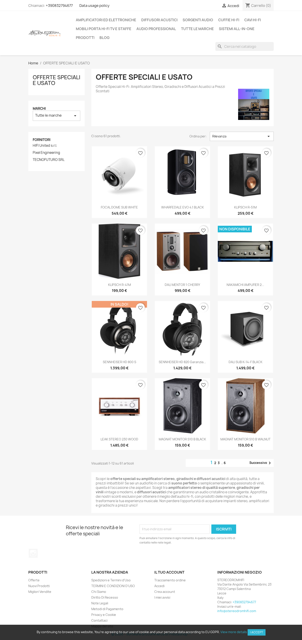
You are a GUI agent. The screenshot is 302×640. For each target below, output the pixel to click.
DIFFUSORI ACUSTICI (159, 19)
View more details (233, 632)
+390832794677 (59, 5)
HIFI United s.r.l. (45, 145)
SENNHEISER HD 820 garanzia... (182, 362)
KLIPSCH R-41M (119, 285)
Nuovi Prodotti (39, 586)
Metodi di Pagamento (107, 609)
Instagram (33, 553)
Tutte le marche (197, 28)
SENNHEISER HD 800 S (119, 362)
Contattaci (99, 620)
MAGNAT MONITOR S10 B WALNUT (245, 439)
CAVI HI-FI (252, 19)
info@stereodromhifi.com (236, 611)
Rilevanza (241, 136)
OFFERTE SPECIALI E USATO (56, 80)
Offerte (34, 580)
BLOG (104, 37)
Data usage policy (94, 5)
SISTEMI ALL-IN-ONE (236, 28)
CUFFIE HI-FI (228, 19)
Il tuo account (169, 572)
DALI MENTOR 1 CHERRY (182, 285)
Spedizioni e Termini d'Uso (111, 580)
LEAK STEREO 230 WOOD (119, 439)
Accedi (159, 586)
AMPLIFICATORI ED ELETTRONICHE (106, 19)
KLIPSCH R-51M (245, 207)
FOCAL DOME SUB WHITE (119, 207)
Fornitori (41, 139)
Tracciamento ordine (170, 580)
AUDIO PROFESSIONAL (156, 28)
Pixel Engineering (46, 152)
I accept (256, 632)
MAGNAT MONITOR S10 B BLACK (182, 439)
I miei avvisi (162, 597)
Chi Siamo (98, 592)
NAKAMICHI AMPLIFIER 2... (245, 285)
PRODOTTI (85, 37)
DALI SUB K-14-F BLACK (245, 362)
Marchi (39, 108)
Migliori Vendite (39, 592)
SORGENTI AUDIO (198, 19)
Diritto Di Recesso (104, 597)
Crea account (164, 592)
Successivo (260, 463)
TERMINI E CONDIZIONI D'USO (113, 586)
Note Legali (99, 603)
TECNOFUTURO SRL (49, 160)
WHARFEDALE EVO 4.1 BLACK (182, 207)
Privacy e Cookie (103, 615)
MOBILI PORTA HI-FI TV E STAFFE (103, 28)
